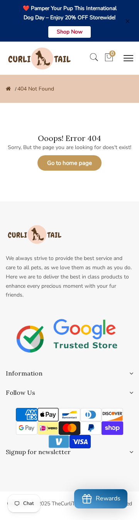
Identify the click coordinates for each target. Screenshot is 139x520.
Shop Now (70, 31)
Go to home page (69, 163)
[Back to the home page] (8, 89)
